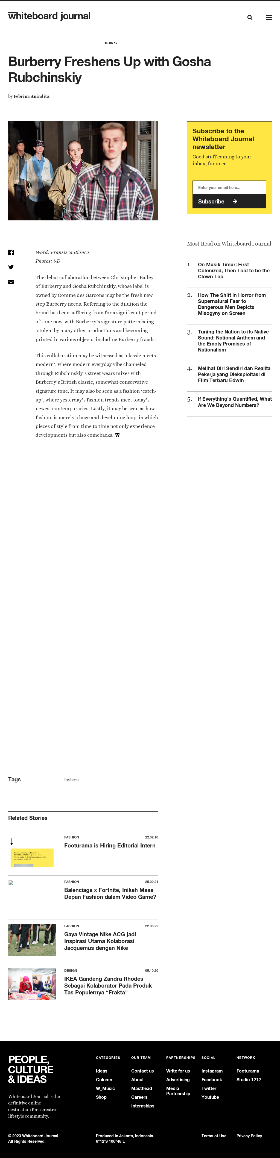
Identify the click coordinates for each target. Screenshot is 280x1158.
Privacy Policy (249, 1135)
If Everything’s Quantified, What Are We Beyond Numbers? (235, 402)
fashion (71, 779)
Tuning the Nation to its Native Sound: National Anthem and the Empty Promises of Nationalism (233, 341)
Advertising (178, 1079)
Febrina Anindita (31, 96)
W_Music (105, 1088)
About (137, 1079)
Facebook (212, 1079)
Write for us (178, 1071)
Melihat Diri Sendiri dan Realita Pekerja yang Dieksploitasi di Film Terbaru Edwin (234, 374)
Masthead (141, 1088)
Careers (139, 1097)
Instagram (212, 1071)
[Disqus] (83, 537)
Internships (142, 1106)
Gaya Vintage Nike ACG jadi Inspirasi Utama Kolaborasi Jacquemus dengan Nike (100, 941)
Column (104, 1079)
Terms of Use (214, 1135)
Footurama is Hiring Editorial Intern (110, 845)
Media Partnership (178, 1091)
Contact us (142, 1071)
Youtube (210, 1097)
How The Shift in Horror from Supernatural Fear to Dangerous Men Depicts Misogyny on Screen (232, 304)
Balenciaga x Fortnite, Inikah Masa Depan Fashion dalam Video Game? (110, 893)
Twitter (209, 1088)
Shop (101, 1097)
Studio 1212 (249, 1079)
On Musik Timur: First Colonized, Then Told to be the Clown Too (234, 270)
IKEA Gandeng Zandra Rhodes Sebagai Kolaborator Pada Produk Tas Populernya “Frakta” (108, 985)
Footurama (248, 1071)
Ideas (101, 1071)
